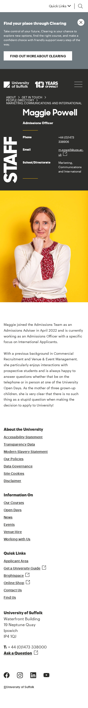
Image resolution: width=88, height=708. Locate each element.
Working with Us (17, 539)
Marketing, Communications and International (44, 103)
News (8, 517)
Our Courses (14, 503)
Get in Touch (32, 97)
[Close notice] (80, 22)
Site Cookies (14, 473)
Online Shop (14, 583)
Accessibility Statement (23, 437)
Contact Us (13, 590)
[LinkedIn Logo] (33, 674)
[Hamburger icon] (78, 84)
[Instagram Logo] (20, 674)
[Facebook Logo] (7, 674)
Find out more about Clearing (38, 56)
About (11, 97)
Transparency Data (19, 444)
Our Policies (13, 459)
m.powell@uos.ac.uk (70, 152)
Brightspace (14, 576)
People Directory (20, 100)
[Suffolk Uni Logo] (31, 84)
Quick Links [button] (57, 6)
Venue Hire (13, 532)
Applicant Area (16, 561)
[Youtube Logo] (46, 674)
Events (9, 525)
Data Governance (18, 466)
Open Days (13, 510)
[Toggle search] (80, 6)
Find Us (10, 597)
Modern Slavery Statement (26, 452)
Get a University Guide (22, 568)
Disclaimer (12, 481)
